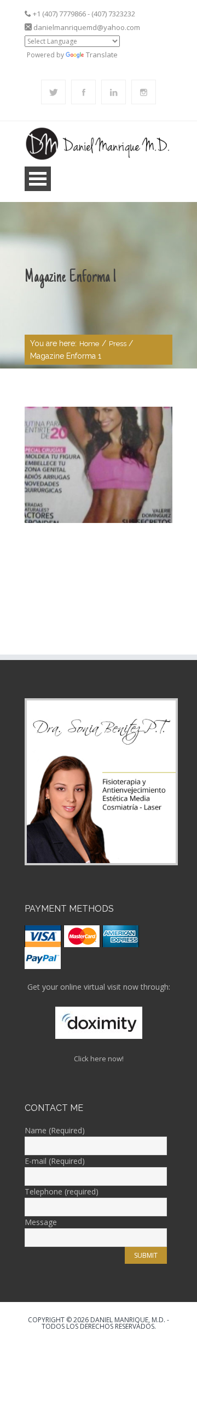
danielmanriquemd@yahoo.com (86, 27)
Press (117, 344)
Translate (102, 55)
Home (89, 344)
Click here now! (99, 1058)
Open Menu (38, 179)
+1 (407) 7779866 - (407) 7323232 (84, 14)
